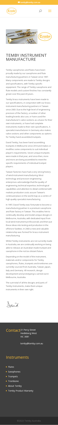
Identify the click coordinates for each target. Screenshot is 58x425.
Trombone (13, 381)
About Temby (15, 385)
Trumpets (13, 376)
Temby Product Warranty (20, 390)
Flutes (11, 366)
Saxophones (14, 371)
